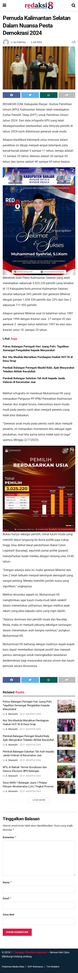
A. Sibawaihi (12, 714)
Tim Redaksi (52, 966)
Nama (7, 882)
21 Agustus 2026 (31, 714)
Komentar (10, 837)
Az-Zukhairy (19, 42)
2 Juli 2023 (36, 42)
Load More (39, 800)
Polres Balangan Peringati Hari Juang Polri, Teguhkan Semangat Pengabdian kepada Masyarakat (27, 705)
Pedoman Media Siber (13, 966)
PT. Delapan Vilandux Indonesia (29, 952)
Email (7, 898)
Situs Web (8, 914)
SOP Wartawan (35, 966)
